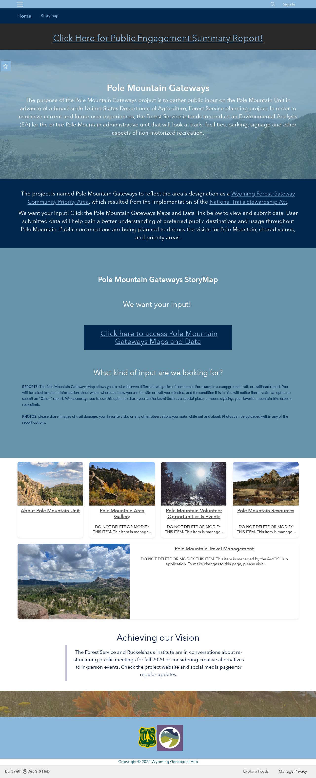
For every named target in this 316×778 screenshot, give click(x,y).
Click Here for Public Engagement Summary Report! (158, 38)
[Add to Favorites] (5, 66)
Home (24, 16)
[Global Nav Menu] (20, 4)
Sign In (289, 4)
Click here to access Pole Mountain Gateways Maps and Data (158, 337)
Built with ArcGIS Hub (27, 771)
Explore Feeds (256, 771)
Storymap (50, 15)
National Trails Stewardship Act (248, 201)
